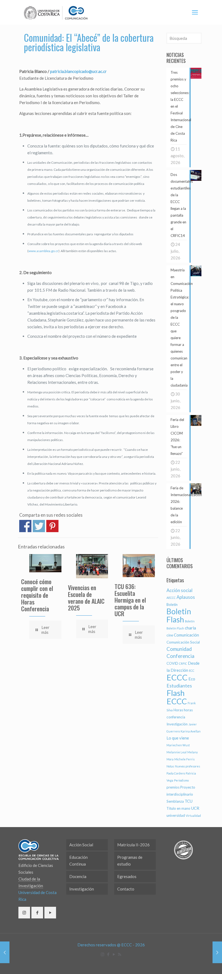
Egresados (126, 876)
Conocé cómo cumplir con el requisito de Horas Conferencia (37, 595)
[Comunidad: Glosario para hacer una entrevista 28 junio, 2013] (4, 952)
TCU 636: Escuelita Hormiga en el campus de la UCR (130, 600)
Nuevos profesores (187, 766)
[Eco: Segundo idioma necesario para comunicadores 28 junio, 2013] (217, 952)
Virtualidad (193, 815)
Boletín (190, 621)
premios (172, 787)
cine (169, 635)
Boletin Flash (178, 615)
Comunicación (186, 634)
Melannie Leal (176, 752)
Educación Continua (78, 860)
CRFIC (183, 663)
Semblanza (175, 801)
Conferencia (180, 656)
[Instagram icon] (102, 954)
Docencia (77, 876)
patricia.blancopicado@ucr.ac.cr (78, 71)
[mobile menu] (195, 12)
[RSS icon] (119, 954)
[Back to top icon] (196, 963)
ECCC (177, 677)
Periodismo (181, 780)
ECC (191, 670)
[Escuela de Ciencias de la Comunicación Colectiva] (55, 12)
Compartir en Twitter (39, 526)
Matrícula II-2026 (133, 844)
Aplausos (186, 597)
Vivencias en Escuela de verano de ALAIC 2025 (86, 597)
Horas (178, 710)
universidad (175, 815)
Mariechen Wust (178, 745)
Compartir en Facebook (25, 526)
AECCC (171, 597)
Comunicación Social (183, 642)
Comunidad (179, 649)
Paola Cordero (175, 773)
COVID (172, 663)
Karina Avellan (191, 731)
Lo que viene (177, 737)
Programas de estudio (129, 860)
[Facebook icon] (108, 954)
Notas (170, 766)
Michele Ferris (184, 759)
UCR (195, 808)
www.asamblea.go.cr (43, 251)
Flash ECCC (176, 697)
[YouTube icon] (114, 954)
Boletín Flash (175, 628)
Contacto (125, 888)
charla (190, 627)
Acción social (179, 590)
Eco (191, 678)
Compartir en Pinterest (52, 526)
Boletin (172, 604)
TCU (188, 801)
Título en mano (178, 808)
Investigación (177, 724)
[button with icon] (24, 912)
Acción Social (81, 844)
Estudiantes (179, 686)
